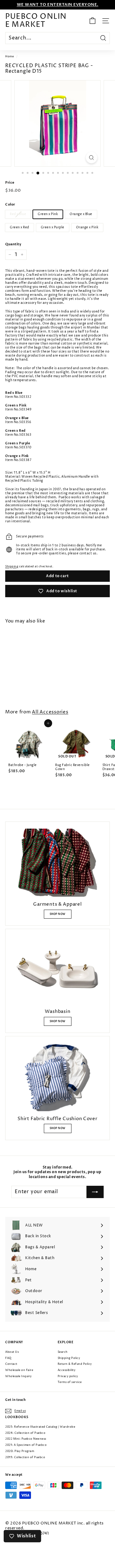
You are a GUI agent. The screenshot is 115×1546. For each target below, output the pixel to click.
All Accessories (50, 712)
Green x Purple (52, 227)
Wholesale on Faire (19, 1370)
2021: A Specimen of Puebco (26, 1445)
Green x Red (19, 227)
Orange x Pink (87, 227)
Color (10, 204)
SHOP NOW (58, 914)
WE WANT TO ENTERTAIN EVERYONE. (57, 4)
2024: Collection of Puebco (25, 1433)
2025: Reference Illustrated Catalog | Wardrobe (40, 1427)
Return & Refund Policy (75, 1364)
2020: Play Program (19, 1451)
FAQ (8, 1358)
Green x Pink (48, 214)
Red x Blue (18, 214)
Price (9, 183)
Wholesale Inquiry (18, 1376)
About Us (12, 1352)
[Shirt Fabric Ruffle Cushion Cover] (57, 1077)
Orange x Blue (81, 214)
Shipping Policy (69, 1358)
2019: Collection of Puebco (25, 1457)
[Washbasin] (57, 970)
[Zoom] (91, 157)
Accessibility (67, 1370)
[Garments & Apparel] (57, 863)
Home (9, 56)
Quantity (13, 244)
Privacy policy (68, 1376)
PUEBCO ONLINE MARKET (36, 21)
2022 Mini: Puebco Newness (25, 1439)
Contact (11, 1364)
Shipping (11, 566)
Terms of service (70, 1382)
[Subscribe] (95, 1192)
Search (63, 1352)
